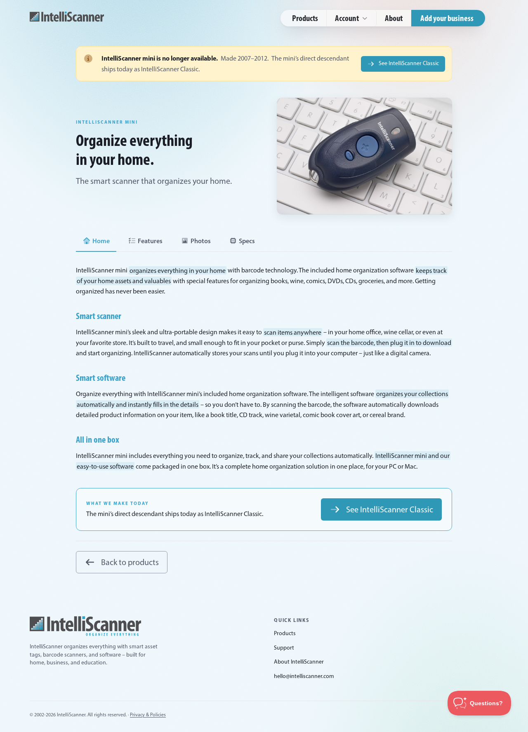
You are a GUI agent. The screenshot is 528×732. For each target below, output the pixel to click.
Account (347, 18)
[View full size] (364, 156)
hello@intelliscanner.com (304, 676)
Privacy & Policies (148, 715)
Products (305, 18)
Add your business (447, 18)
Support (284, 647)
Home (101, 241)
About (394, 18)
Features (150, 241)
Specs (247, 241)
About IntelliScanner (299, 661)
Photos (201, 241)
